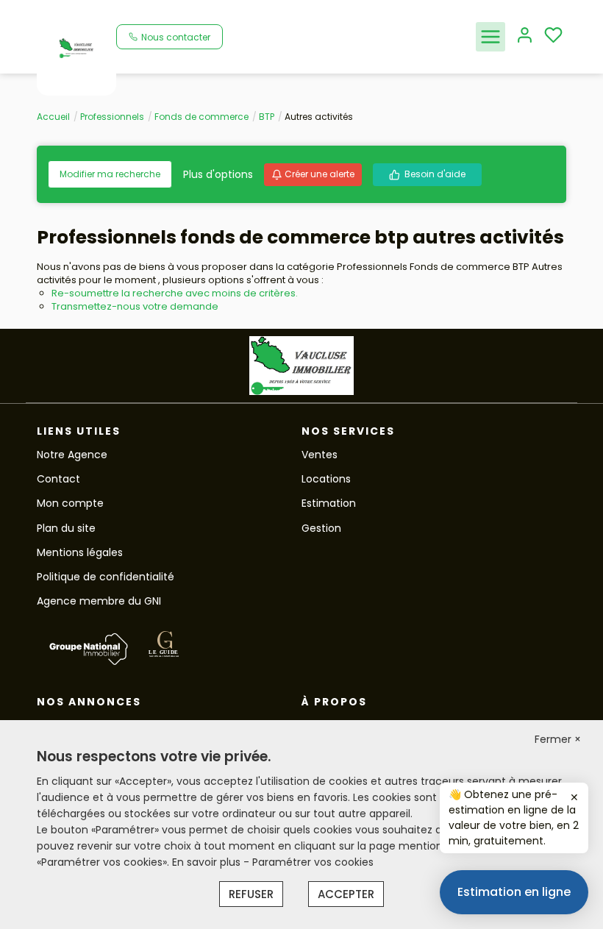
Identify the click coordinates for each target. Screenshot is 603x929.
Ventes (320, 454)
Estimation (329, 503)
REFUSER (251, 894)
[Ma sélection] (553, 36)
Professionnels (112, 116)
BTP (266, 116)
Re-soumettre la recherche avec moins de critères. (174, 293)
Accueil (53, 116)
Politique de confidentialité (105, 576)
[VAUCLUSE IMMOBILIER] (76, 47)
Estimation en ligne (514, 891)
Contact (58, 478)
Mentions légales (80, 552)
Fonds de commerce (201, 116)
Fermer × (558, 739)
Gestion (321, 528)
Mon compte (70, 503)
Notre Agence (72, 454)
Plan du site (66, 528)
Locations (326, 478)
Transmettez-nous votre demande (134, 306)
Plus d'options (218, 174)
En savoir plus (207, 862)
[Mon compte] (524, 36)
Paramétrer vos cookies (313, 862)
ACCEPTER (346, 894)
